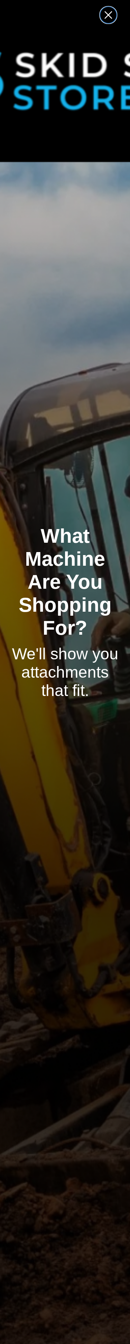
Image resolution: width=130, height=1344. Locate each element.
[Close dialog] (108, 15)
